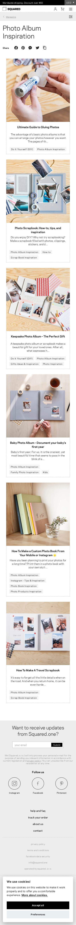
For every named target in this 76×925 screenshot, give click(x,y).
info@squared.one (37, 862)
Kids (45, 472)
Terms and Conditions (38, 850)
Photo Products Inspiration (26, 591)
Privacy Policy (38, 843)
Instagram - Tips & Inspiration (28, 580)
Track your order (38, 817)
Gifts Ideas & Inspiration (25, 363)
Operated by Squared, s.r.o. (38, 868)
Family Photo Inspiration (25, 472)
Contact (38, 830)
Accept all (38, 905)
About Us (38, 824)
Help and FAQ (37, 810)
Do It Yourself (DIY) (22, 149)
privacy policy (34, 760)
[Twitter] (37, 47)
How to (47, 252)
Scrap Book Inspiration (24, 257)
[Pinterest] (23, 47)
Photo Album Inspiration (51, 149)
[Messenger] (30, 47)
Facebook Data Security (38, 856)
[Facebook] (16, 47)
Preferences (38, 914)
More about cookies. (35, 895)
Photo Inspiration (53, 363)
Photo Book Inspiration (24, 585)
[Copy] (44, 47)
